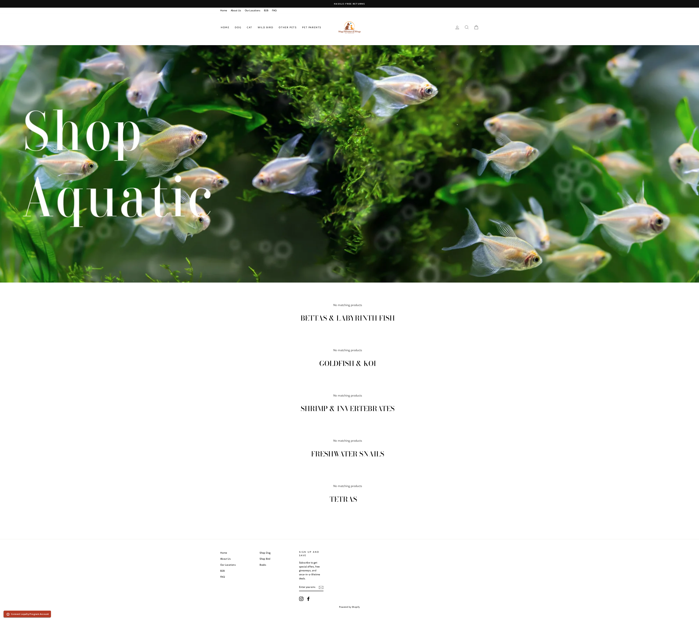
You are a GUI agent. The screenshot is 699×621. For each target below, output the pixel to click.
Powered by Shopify (349, 607)
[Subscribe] (321, 587)
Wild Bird (265, 27)
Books (263, 564)
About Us (236, 10)
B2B (266, 10)
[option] (349, 4)
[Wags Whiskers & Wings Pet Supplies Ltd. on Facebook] (308, 599)
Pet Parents (311, 27)
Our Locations (252, 10)
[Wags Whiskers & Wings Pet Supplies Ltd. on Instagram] (301, 599)
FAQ (274, 10)
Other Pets (288, 27)
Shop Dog (265, 552)
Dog (238, 27)
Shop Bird (265, 558)
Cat (249, 27)
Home (223, 10)
